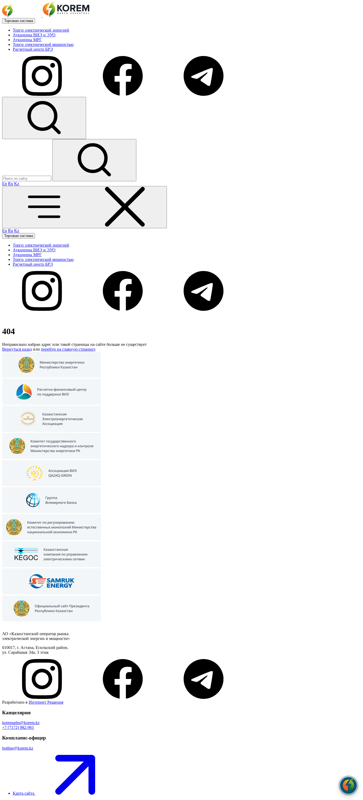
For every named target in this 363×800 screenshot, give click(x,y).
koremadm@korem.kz (21, 722)
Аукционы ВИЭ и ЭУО (34, 35)
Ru (10, 183)
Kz (16, 183)
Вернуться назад (17, 349)
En (4, 183)
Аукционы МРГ (27, 39)
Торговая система (18, 21)
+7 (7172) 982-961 (18, 727)
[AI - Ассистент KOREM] (348, 785)
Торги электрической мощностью (43, 44)
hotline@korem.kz (17, 748)
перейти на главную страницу (68, 349)
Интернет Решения (46, 702)
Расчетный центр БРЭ (33, 49)
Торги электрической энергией (41, 30)
